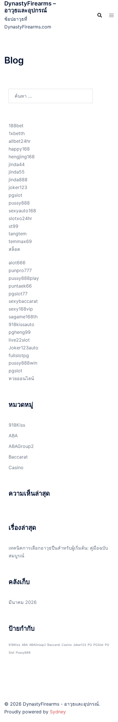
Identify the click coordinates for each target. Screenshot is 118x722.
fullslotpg (19, 355)
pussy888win (23, 363)
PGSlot (98, 645)
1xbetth (17, 133)
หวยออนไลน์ (21, 378)
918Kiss (17, 425)
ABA (13, 435)
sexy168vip (21, 309)
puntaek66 (20, 286)
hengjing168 (22, 156)
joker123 (18, 187)
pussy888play (24, 278)
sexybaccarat (23, 301)
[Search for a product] (99, 15)
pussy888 (19, 203)
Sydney (58, 712)
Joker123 (79, 645)
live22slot (19, 340)
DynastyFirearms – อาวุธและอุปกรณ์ (30, 7)
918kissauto (21, 324)
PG (90, 645)
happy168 (19, 149)
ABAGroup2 (21, 446)
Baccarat (18, 457)
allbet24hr (20, 141)
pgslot (15, 195)
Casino (16, 467)
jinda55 (17, 172)
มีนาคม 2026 (23, 602)
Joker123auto (23, 348)
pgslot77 (18, 293)
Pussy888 (23, 652)
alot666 (17, 262)
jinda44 (17, 164)
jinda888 (18, 179)
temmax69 (20, 241)
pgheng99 (20, 332)
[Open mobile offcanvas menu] (111, 15)
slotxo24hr (20, 218)
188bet (16, 125)
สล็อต (14, 249)
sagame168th (23, 316)
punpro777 (20, 270)
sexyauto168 (22, 210)
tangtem (18, 233)
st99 (13, 226)
